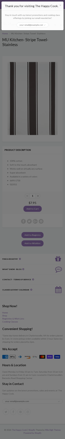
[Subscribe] (45, 25)
